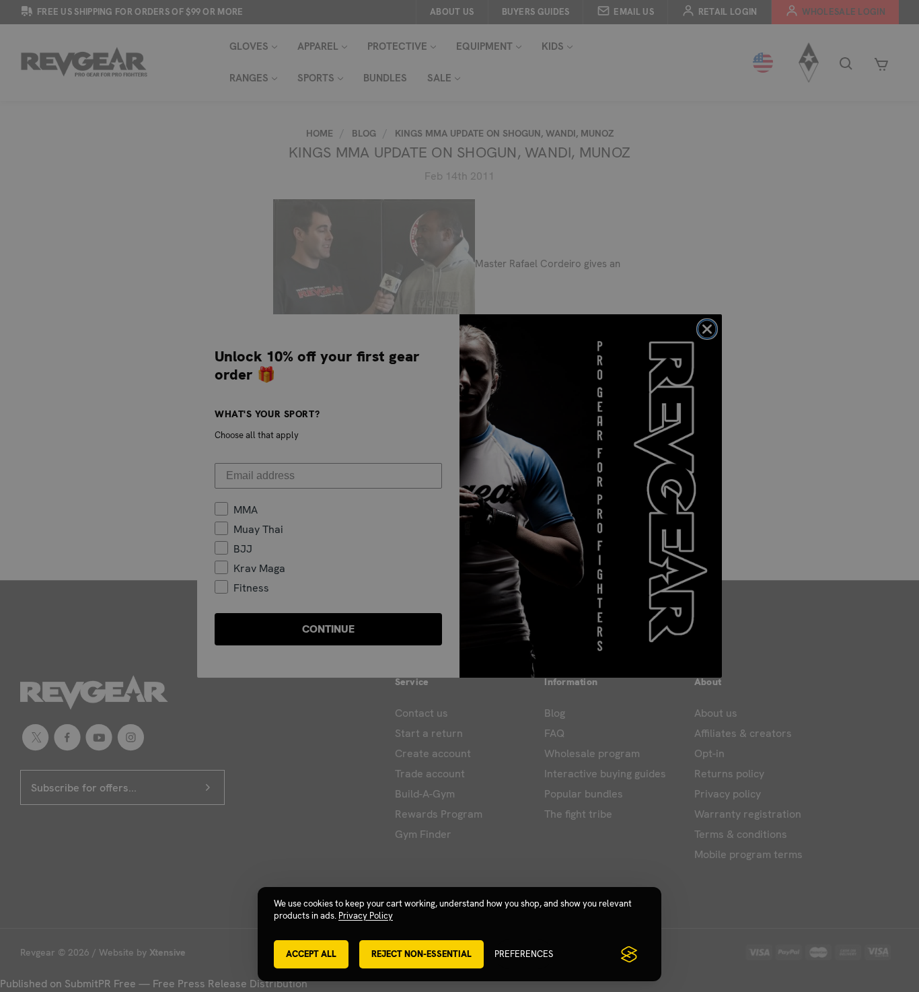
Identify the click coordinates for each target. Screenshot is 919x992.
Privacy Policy (365, 915)
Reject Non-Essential (421, 954)
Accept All (311, 954)
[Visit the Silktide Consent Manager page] (629, 954)
